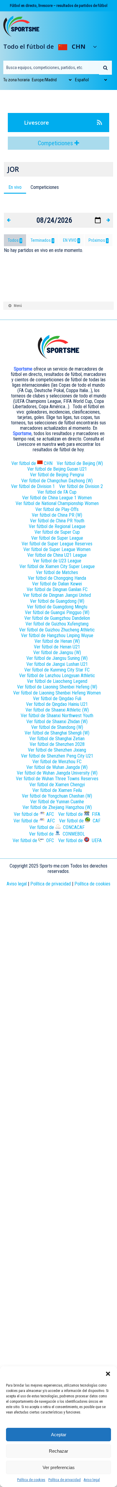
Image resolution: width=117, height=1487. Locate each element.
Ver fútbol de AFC (34, 821)
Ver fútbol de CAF (79, 821)
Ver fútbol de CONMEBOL (57, 834)
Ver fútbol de (31, 463)
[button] (108, 1374)
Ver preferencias (59, 1467)
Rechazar (58, 1451)
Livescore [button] (36, 122)
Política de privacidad (64, 1480)
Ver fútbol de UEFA (80, 840)
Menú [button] (18, 306)
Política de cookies (31, 1480)
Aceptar (58, 1434)
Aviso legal (92, 1480)
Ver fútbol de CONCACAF (57, 827)
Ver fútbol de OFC (33, 840)
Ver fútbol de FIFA (79, 814)
